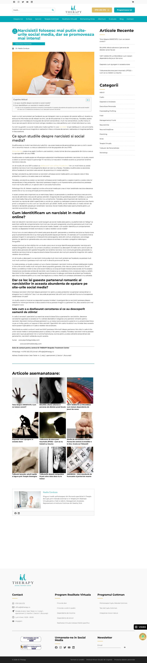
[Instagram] (18, 2)
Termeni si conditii (77, 660)
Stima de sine (17, 151)
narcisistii (63, 127)
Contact (130, 19)
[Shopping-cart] (133, 2)
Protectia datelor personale (124, 660)
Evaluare (112, 19)
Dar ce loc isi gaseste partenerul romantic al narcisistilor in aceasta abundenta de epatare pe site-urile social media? (53, 107)
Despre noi (18, 19)
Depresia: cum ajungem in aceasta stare (115, 64)
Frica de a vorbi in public (66, 608)
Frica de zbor (62, 603)
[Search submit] (53, 10)
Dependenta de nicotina (66, 613)
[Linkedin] (32, 2)
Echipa (29, 19)
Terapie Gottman (51, 19)
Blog (122, 19)
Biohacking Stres (87, 19)
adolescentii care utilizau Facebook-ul (54, 166)
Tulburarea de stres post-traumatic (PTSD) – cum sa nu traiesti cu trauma (51, 441)
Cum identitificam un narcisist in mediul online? (32, 105)
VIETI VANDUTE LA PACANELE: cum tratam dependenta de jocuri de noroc (79, 407)
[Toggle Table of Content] (86, 100)
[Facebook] (14, 2)
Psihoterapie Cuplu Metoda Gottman (113, 603)
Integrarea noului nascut (109, 613)
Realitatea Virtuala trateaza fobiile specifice (73, 623)
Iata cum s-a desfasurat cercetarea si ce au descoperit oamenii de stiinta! (40, 109)
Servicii (38, 19)
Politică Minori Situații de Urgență (99, 660)
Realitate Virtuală (69, 19)
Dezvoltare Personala (23, 44)
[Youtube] (27, 2)
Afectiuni (102, 19)
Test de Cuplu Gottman (108, 608)
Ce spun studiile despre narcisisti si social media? (32, 103)
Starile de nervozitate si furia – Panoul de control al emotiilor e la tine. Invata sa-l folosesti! (79, 441)
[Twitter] (23, 2)
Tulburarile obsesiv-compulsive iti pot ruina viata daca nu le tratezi (51, 476)
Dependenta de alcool (65, 618)
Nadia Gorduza (50, 492)
